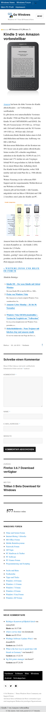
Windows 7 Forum (13, 587)
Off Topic (10, 550)
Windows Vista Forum (15, 594)
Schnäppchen (19, 678)
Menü (39, 16)
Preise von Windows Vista (17, 294)
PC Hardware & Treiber (15, 553)
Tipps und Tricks (12, 577)
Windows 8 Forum (13, 591)
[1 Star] (1, 29)
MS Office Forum (13, 539)
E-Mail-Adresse (12, 424)
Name (7, 411)
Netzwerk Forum (12, 546)
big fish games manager (15, 659)
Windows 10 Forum (13, 580)
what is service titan (13, 631)
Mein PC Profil (7, 7)
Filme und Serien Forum (15, 532)
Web (27, 673)
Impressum (20, 7)
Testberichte (10, 574)
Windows (35, 673)
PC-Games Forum (13, 560)
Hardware (25, 345)
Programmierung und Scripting (18, 563)
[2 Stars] (3, 29)
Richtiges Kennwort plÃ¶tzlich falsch (20, 621)
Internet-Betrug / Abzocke (16, 536)
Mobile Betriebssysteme (15, 543)
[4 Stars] (6, 29)
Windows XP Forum (14, 598)
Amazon (7, 104)
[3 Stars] (4, 29)
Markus (6, 345)
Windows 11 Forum (13, 584)
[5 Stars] (7, 29)
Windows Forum (24, 2)
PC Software (11, 556)
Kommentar (10, 374)
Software (19, 673)
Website (8, 436)
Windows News (8, 2)
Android (8, 678)
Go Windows (21, 14)
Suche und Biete (12, 570)
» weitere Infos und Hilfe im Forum (21, 269)
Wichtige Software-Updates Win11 (19, 638)
